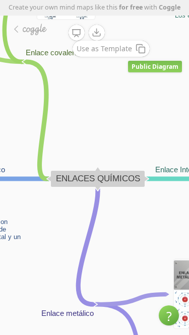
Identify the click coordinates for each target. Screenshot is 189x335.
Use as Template (104, 48)
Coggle (169, 7)
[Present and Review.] (77, 33)
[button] (169, 315)
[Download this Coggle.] (97, 33)
